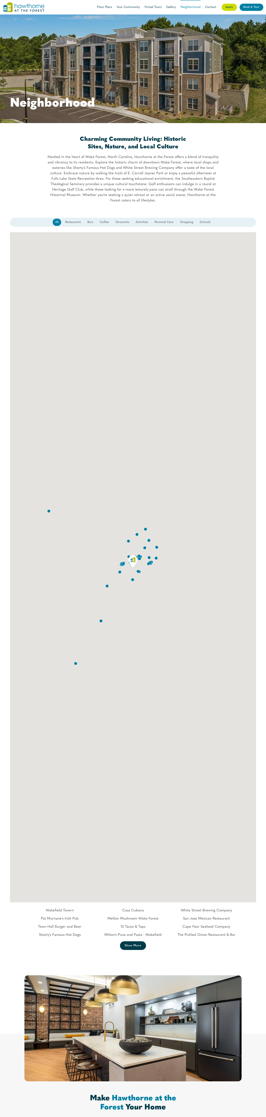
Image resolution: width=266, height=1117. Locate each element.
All (57, 222)
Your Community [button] (128, 7)
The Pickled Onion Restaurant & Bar (206, 935)
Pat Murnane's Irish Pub (60, 918)
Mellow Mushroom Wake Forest (133, 918)
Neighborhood (190, 7)
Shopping (186, 222)
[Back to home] (23, 7)
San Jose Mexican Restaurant (206, 918)
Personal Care (164, 222)
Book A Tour (251, 7)
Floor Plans (104, 7)
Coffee (104, 222)
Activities (142, 222)
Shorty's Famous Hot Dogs (60, 935)
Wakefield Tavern (60, 910)
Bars (90, 222)
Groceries (122, 222)
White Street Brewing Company (206, 910)
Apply (229, 7)
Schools (205, 222)
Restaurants (73, 222)
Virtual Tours (153, 7)
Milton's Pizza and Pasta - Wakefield (133, 935)
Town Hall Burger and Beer (59, 927)
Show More (133, 945)
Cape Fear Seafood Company (206, 927)
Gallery (171, 7)
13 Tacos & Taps (133, 927)
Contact (210, 7)
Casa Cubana (133, 910)
